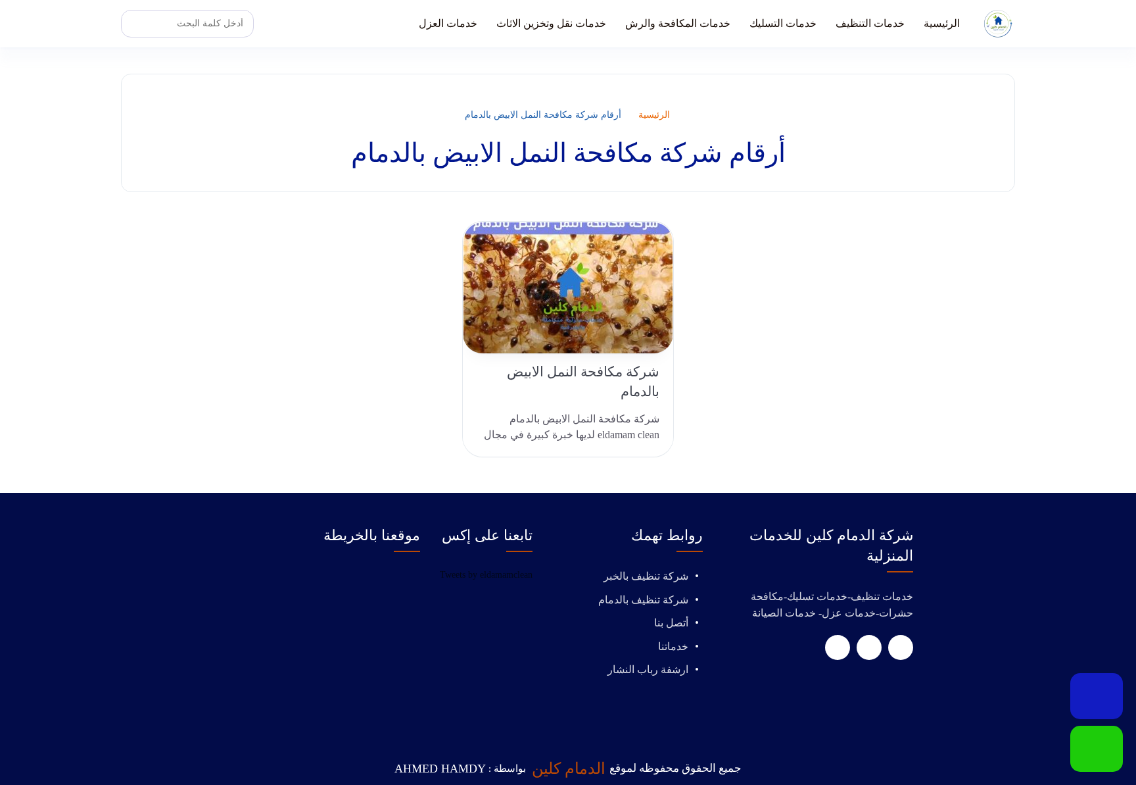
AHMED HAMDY (440, 768)
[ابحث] (134, 23)
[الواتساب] (1096, 749)
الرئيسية (942, 23)
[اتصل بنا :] (1096, 696)
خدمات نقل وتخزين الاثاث (551, 23)
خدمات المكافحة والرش (677, 23)
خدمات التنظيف (870, 23)
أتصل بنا (671, 622)
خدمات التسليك (782, 23)
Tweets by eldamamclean (486, 575)
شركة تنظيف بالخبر (646, 576)
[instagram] (837, 647)
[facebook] (900, 647)
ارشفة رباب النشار (647, 669)
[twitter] (869, 647)
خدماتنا (673, 646)
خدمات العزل (448, 23)
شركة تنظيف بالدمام (643, 599)
